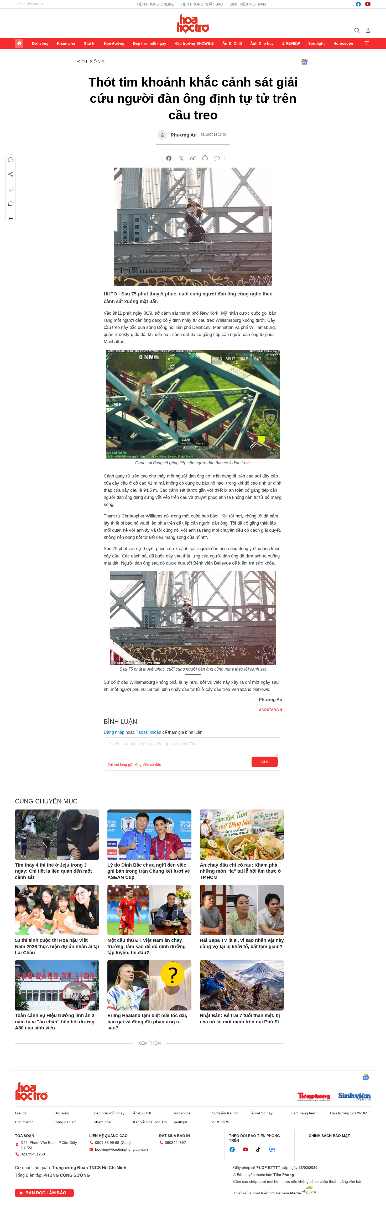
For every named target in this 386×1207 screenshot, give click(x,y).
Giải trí (90, 43)
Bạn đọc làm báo (45, 1193)
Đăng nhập (114, 732)
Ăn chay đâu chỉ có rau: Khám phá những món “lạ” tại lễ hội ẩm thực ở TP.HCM (240, 871)
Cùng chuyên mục (46, 801)
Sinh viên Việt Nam (248, 4)
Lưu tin (11, 189)
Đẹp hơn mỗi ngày (149, 43)
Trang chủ (19, 43)
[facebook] (358, 4)
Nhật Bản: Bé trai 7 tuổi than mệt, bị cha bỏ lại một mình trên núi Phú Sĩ (240, 1018)
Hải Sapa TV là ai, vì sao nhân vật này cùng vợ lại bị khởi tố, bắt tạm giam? (242, 943)
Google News (304, 62)
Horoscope (343, 43)
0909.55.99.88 (107, 1142)
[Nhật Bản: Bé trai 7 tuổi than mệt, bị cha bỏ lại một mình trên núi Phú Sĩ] (242, 985)
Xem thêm (367, 43)
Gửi (264, 762)
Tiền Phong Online (155, 4)
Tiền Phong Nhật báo (202, 4)
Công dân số (65, 1122)
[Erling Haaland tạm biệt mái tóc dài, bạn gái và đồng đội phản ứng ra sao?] (149, 985)
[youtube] (368, 4)
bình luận (217, 158)
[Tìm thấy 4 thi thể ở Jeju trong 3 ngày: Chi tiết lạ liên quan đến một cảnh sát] (57, 834)
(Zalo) (126, 1142)
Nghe (11, 159)
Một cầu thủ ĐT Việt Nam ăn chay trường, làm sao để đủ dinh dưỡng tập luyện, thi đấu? (146, 946)
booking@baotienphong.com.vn (121, 1149)
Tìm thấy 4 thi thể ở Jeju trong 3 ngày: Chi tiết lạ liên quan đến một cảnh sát (53, 871)
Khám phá (66, 43)
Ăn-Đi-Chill (232, 43)
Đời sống (40, 43)
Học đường (114, 43)
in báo (205, 158)
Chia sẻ (11, 174)
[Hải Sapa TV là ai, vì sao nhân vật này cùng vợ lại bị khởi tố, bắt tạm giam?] (242, 910)
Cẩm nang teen (303, 1113)
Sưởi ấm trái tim (225, 1113)
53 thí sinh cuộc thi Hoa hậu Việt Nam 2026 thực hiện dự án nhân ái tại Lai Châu (57, 946)
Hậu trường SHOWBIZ (194, 43)
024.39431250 (33, 1154)
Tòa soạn (24, 1136)
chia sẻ (169, 158)
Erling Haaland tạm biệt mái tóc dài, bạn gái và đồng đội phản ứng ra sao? (147, 1021)
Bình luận (11, 204)
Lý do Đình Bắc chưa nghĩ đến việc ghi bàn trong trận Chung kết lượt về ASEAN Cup (148, 871)
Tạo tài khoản (148, 732)
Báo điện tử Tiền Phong (193, 23)
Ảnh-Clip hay (262, 43)
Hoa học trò (31, 1091)
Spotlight (316, 43)
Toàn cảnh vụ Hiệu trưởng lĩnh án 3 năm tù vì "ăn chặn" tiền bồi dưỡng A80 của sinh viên (55, 1021)
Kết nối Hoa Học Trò (150, 1122)
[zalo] (275, 1149)
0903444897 (175, 1142)
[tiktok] (261, 1149)
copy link (193, 158)
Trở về (11, 218)
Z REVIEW (291, 43)
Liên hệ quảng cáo (108, 1136)
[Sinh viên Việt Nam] (354, 1097)
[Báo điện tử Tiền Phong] (314, 1097)
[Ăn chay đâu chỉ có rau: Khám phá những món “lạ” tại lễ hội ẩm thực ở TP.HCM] (242, 834)
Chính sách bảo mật (329, 1136)
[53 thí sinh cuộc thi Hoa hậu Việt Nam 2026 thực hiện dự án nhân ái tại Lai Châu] (57, 910)
